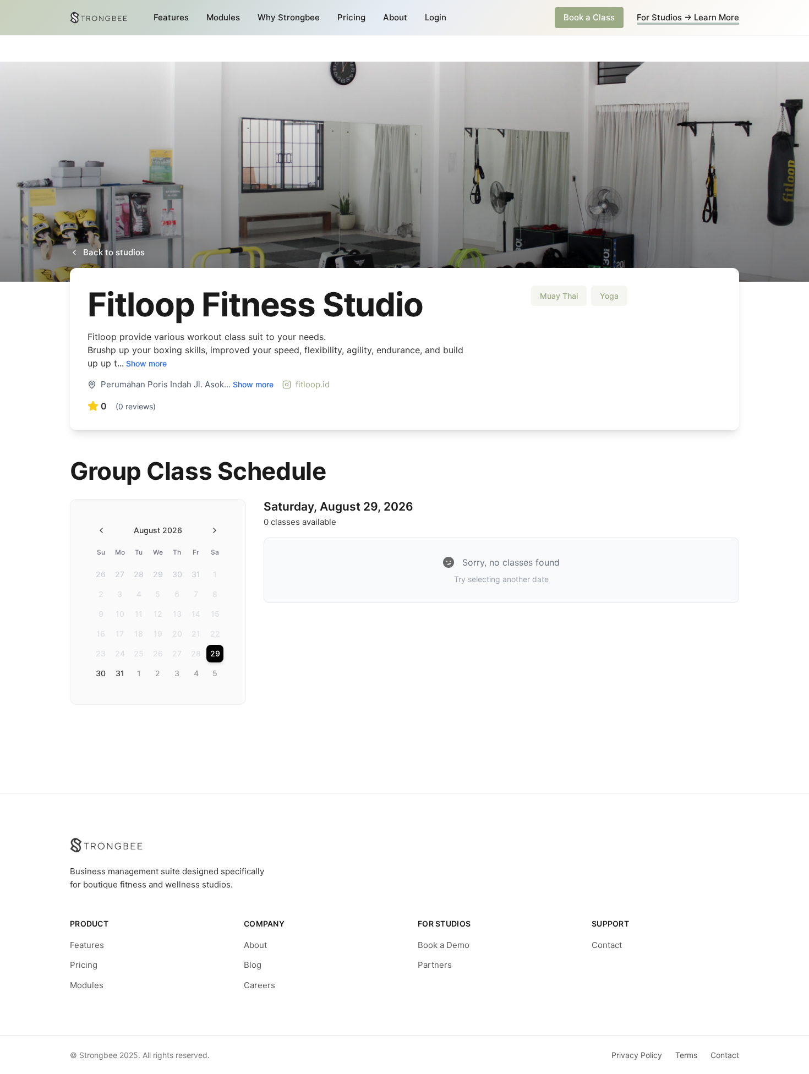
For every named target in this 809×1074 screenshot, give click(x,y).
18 (138, 633)
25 (139, 653)
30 (177, 574)
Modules (223, 17)
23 (101, 653)
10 (120, 613)
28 (139, 574)
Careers (259, 985)
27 (119, 574)
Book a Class (589, 17)
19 (158, 633)
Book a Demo (443, 945)
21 (196, 633)
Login (435, 17)
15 (215, 613)
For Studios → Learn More (688, 17)
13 (177, 613)
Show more (146, 363)
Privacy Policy (636, 1055)
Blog (252, 965)
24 (120, 653)
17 (120, 633)
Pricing (351, 17)
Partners (435, 965)
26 (101, 574)
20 (177, 633)
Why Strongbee (289, 17)
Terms (686, 1055)
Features (171, 17)
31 (196, 574)
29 (158, 574)
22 (215, 633)
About (395, 17)
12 (158, 613)
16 (100, 633)
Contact (607, 945)
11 (139, 613)
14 (196, 613)
